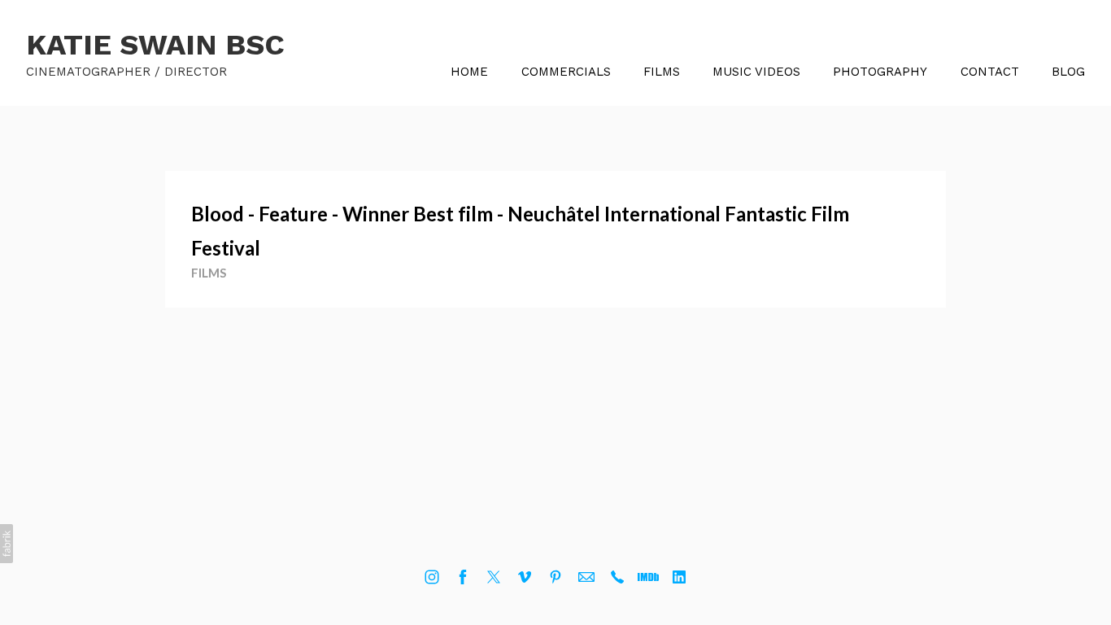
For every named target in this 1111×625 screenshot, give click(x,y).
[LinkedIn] (679, 577)
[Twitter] (494, 577)
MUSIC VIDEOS (756, 71)
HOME (469, 71)
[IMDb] (648, 577)
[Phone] (617, 577)
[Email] (586, 577)
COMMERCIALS (566, 71)
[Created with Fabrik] (6, 543)
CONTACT (990, 71)
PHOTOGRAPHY (880, 71)
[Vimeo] (525, 577)
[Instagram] (432, 577)
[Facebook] (463, 577)
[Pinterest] (555, 577)
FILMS (661, 71)
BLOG (1068, 71)
